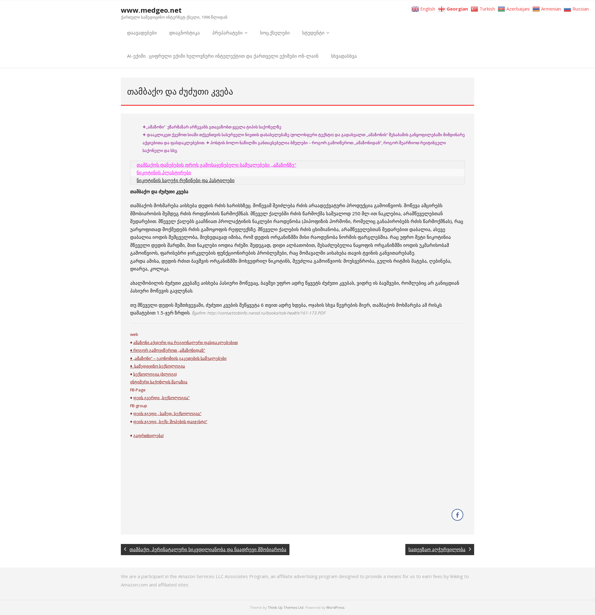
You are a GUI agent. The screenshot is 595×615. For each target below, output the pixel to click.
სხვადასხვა (344, 56)
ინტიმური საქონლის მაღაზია (158, 382)
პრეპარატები (227, 32)
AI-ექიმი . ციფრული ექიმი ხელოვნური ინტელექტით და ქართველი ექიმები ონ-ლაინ (223, 56)
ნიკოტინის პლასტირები (164, 172)
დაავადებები (142, 32)
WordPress (335, 607)
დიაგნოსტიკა (184, 32)
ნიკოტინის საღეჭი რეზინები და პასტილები (186, 180)
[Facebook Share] (457, 515)
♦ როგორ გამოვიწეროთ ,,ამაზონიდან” (167, 350)
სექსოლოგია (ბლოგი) (155, 374)
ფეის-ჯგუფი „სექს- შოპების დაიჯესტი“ (170, 421)
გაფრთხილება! (148, 435)
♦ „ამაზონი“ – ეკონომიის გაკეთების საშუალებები (178, 358)
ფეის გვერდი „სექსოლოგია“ (161, 397)
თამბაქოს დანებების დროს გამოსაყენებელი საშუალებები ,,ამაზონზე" (216, 165)
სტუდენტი (313, 32)
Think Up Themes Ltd (285, 607)
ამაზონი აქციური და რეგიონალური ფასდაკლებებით (185, 342)
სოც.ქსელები (275, 32)
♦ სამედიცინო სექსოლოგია (157, 366)
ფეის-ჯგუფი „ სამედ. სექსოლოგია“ (167, 413)
